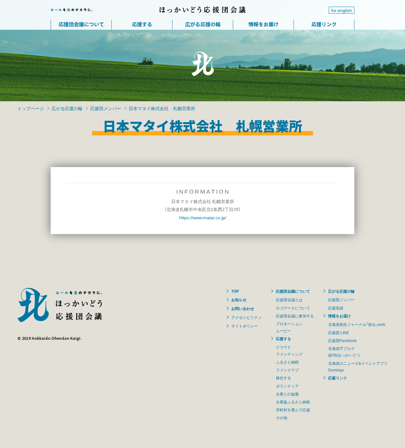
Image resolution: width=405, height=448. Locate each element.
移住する (283, 378)
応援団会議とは (289, 299)
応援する (142, 24)
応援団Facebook (342, 340)
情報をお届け (263, 24)
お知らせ (238, 299)
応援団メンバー (105, 108)
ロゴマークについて (293, 308)
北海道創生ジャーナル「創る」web (356, 324)
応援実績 (335, 308)
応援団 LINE (338, 332)
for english (341, 10)
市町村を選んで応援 (293, 410)
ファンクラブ (287, 370)
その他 (281, 417)
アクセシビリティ (246, 317)
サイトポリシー (244, 326)
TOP (235, 291)
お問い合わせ (242, 308)
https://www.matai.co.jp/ (202, 217)
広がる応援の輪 (203, 24)
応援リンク (324, 24)
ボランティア (287, 386)
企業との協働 (287, 394)
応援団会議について (81, 24)
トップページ (30, 108)
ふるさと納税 (287, 362)
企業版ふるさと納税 (293, 402)
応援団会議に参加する (295, 316)
